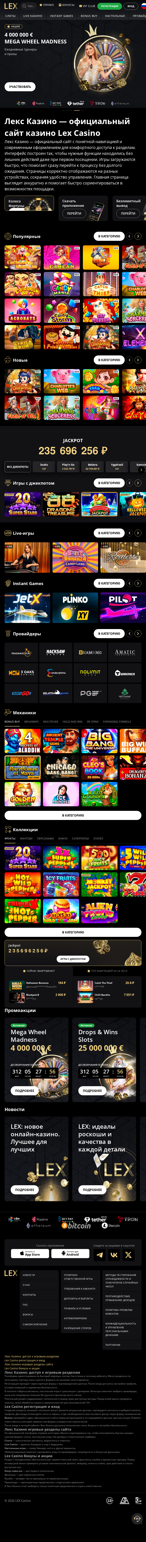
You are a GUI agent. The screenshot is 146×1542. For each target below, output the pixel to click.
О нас (26, 1285)
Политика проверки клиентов (119, 1311)
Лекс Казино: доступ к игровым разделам (32, 1356)
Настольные (115, 16)
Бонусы (28, 1314)
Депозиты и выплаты (78, 1298)
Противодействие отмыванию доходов (120, 1298)
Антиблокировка (75, 1318)
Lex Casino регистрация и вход (25, 1360)
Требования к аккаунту (79, 1288)
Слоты (10, 16)
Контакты (29, 1294)
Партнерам (113, 1345)
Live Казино (33, 16)
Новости (29, 1275)
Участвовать (20, 87)
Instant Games (61, 16)
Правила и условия (77, 1308)
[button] (64, 110)
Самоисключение (35, 1324)
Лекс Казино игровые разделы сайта (29, 1364)
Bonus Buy (89, 16)
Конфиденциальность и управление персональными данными (121, 1329)
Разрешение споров (77, 1328)
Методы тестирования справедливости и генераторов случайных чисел (122, 1280)
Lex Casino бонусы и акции (22, 1368)
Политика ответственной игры (78, 1277)
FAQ (25, 1304)
